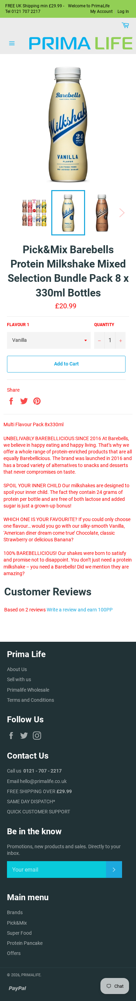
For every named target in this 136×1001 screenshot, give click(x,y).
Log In (123, 11)
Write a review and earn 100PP (80, 609)
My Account (101, 11)
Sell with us (19, 679)
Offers (14, 953)
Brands (15, 912)
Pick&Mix (17, 923)
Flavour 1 (18, 324)
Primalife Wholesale (28, 690)
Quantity (104, 324)
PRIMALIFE (30, 975)
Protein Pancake (25, 943)
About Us (17, 669)
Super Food (19, 933)
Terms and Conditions (30, 700)
